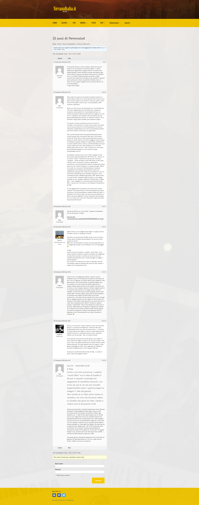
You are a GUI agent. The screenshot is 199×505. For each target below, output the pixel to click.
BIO (74, 23)
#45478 (104, 360)
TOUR (94, 23)
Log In (127, 23)
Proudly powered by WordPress (63, 500)
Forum (59, 44)
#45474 (104, 227)
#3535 (104, 62)
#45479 (104, 321)
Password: (58, 469)
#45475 (104, 272)
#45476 (104, 92)
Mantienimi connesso (63, 475)
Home (54, 44)
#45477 (104, 206)
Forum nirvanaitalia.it (69, 44)
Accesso (98, 480)
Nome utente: (59, 463)
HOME (55, 23)
